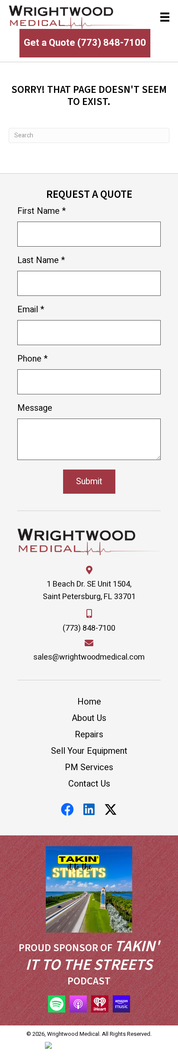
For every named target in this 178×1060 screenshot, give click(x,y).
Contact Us (89, 784)
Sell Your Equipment (89, 751)
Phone (32, 358)
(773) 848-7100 (89, 628)
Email (30, 309)
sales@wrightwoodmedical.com (89, 657)
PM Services (89, 767)
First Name (41, 211)
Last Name (41, 260)
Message (34, 408)
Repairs (89, 734)
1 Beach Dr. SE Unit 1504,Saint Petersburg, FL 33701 (89, 590)
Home (89, 701)
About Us (89, 718)
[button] (67, 809)
